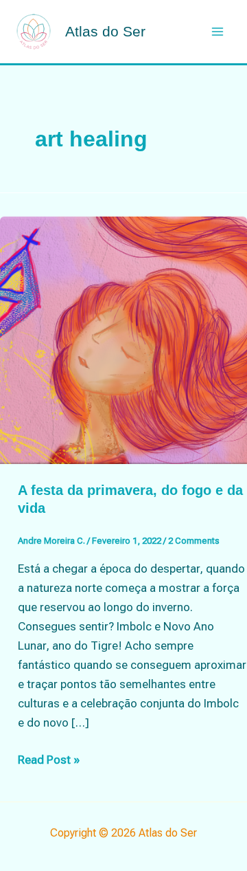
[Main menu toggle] (218, 31)
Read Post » (49, 760)
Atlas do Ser (105, 31)
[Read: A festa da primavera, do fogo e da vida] (123, 339)
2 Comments (194, 541)
